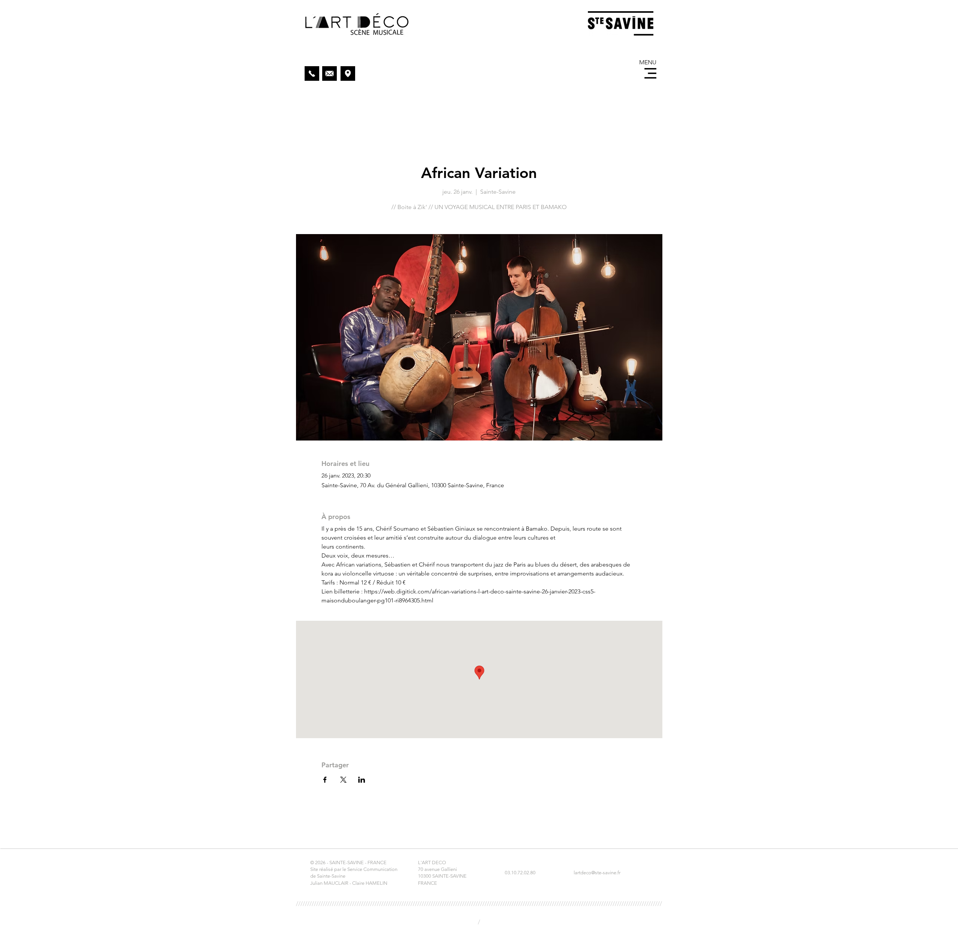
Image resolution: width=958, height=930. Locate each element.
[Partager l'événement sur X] (343, 780)
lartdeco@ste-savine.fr (597, 872)
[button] (650, 73)
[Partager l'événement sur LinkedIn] (361, 780)
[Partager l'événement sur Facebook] (325, 780)
